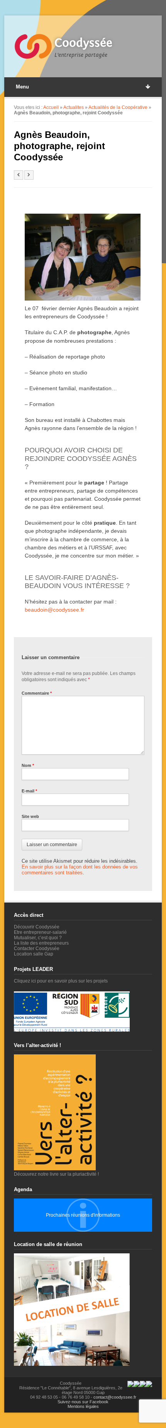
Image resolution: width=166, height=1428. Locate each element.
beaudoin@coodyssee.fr (54, 610)
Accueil (51, 107)
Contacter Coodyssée (36, 948)
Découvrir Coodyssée (36, 927)
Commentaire (37, 693)
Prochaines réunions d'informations (83, 1215)
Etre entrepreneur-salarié (40, 932)
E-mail (29, 791)
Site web (30, 816)
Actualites (73, 107)
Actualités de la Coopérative (117, 107)
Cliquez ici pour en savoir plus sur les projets (61, 981)
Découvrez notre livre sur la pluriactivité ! (56, 1174)
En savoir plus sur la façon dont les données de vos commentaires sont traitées (80, 870)
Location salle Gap (33, 954)
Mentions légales (83, 1406)
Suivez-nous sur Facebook (83, 1401)
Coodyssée (83, 43)
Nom (28, 765)
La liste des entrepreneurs (41, 943)
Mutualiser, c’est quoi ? (38, 937)
